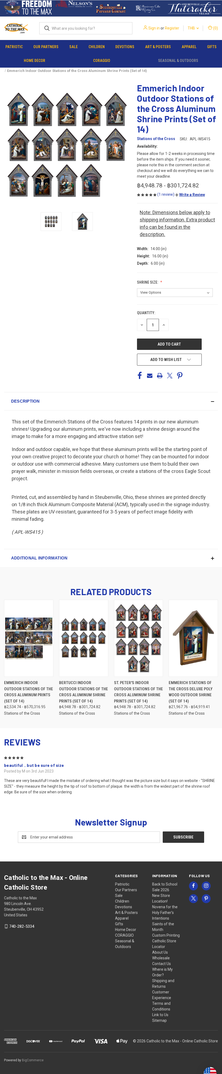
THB (192, 28)
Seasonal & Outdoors (178, 60)
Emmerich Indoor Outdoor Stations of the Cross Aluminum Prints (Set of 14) (28, 692)
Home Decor (34, 60)
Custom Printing (166, 935)
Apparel (189, 47)
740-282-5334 (21, 926)
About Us (160, 952)
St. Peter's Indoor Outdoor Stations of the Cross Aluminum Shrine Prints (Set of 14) (138, 692)
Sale (73, 47)
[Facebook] (139, 375)
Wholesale (161, 958)
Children (97, 47)
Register (172, 28)
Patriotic (14, 47)
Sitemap (159, 1020)
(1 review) (166, 194)
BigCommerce (33, 1060)
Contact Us (161, 964)
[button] (28, 8)
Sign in (154, 28)
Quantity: (146, 313)
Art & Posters (158, 47)
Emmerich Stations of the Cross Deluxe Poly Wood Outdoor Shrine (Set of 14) (191, 692)
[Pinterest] (179, 375)
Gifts (212, 47)
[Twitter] (169, 375)
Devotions (124, 47)
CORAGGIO (101, 60)
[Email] (149, 375)
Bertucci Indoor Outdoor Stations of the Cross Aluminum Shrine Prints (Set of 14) (83, 692)
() (215, 28)
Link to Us (160, 1015)
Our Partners (45, 47)
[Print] (159, 375)
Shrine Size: (148, 282)
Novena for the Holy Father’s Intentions (165, 912)
